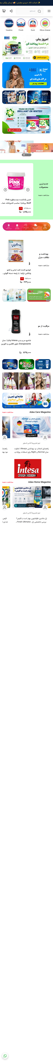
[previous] (28, 190)
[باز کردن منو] (48, 11)
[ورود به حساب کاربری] (11, 11)
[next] (5, 190)
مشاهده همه (43, 195)
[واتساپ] (5, 1056)
